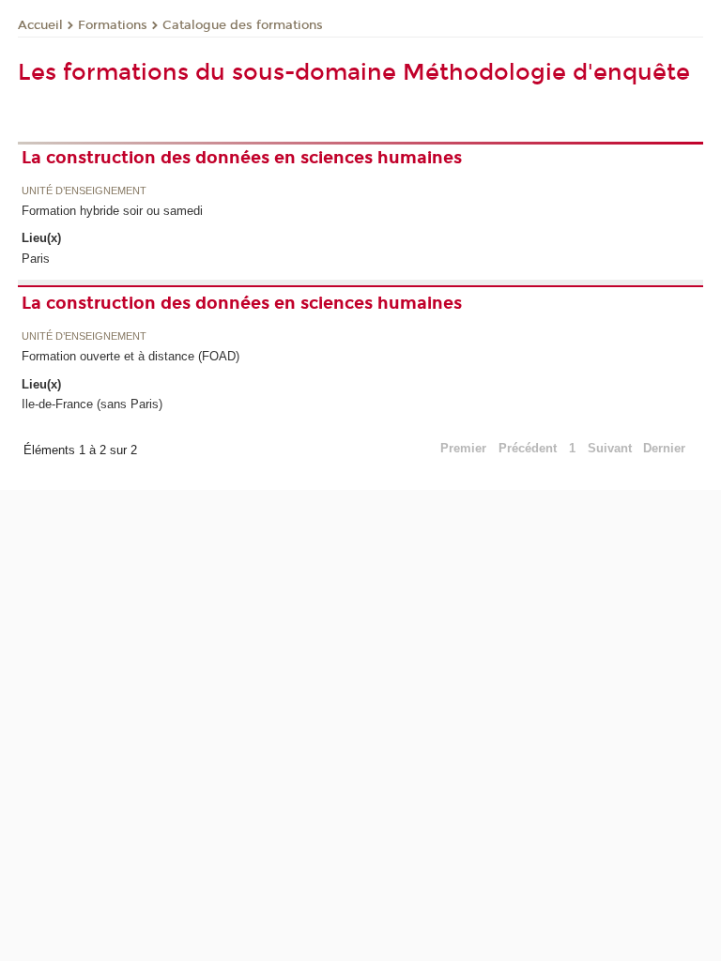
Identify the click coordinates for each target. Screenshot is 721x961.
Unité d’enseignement (84, 191)
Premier (463, 448)
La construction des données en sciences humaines (242, 157)
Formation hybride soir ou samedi (112, 211)
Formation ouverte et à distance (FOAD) (130, 356)
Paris (36, 259)
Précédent (528, 448)
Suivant (610, 448)
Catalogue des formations (242, 25)
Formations (112, 25)
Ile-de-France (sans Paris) (92, 404)
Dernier (664, 448)
